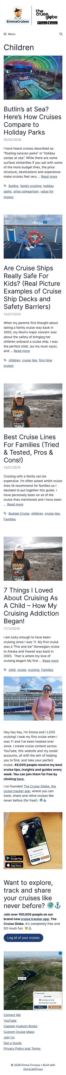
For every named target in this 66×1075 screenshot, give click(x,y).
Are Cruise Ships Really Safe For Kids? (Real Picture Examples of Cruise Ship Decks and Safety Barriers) (32, 287)
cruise (21, 670)
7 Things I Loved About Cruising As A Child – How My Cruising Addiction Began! (31, 605)
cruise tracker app (35, 919)
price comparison (26, 191)
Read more (49, 176)
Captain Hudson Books (20, 1026)
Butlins (14, 186)
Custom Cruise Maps (19, 1032)
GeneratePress (33, 1069)
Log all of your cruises (23, 938)
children (14, 360)
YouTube (10, 1021)
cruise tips (29, 360)
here (20, 779)
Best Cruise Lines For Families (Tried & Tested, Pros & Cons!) (31, 448)
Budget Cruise (19, 513)
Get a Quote (13, 1043)
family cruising (30, 186)
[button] (61, 34)
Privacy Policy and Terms (22, 1048)
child (12, 670)
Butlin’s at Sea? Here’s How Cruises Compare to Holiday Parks (32, 120)
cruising (33, 670)
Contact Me (12, 1015)
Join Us (9, 1037)
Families (10, 519)
